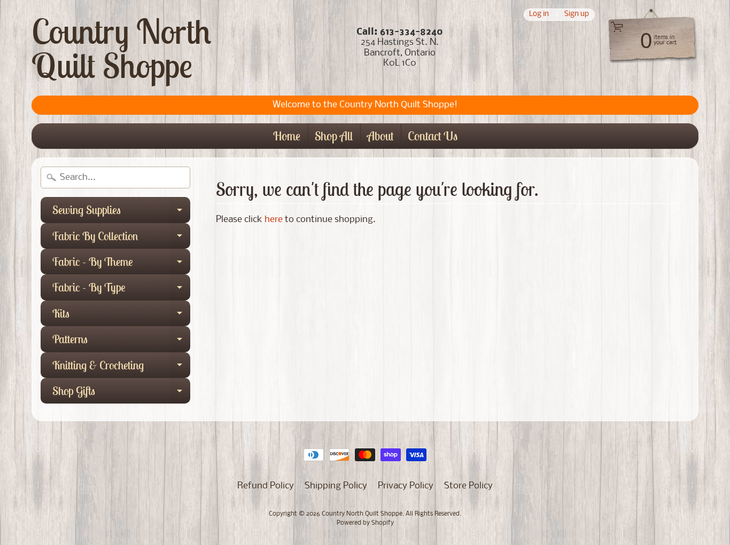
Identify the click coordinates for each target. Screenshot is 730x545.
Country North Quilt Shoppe (121, 48)
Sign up (576, 14)
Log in (539, 14)
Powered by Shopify (365, 523)
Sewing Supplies (121, 212)
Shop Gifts (121, 393)
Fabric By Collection (121, 238)
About (380, 136)
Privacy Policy (405, 486)
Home (286, 136)
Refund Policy (265, 486)
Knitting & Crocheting (121, 368)
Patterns (121, 341)
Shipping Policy (336, 486)
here (274, 220)
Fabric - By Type (121, 290)
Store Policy (468, 486)
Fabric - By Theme (121, 264)
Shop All (334, 136)
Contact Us (432, 136)
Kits (121, 316)
